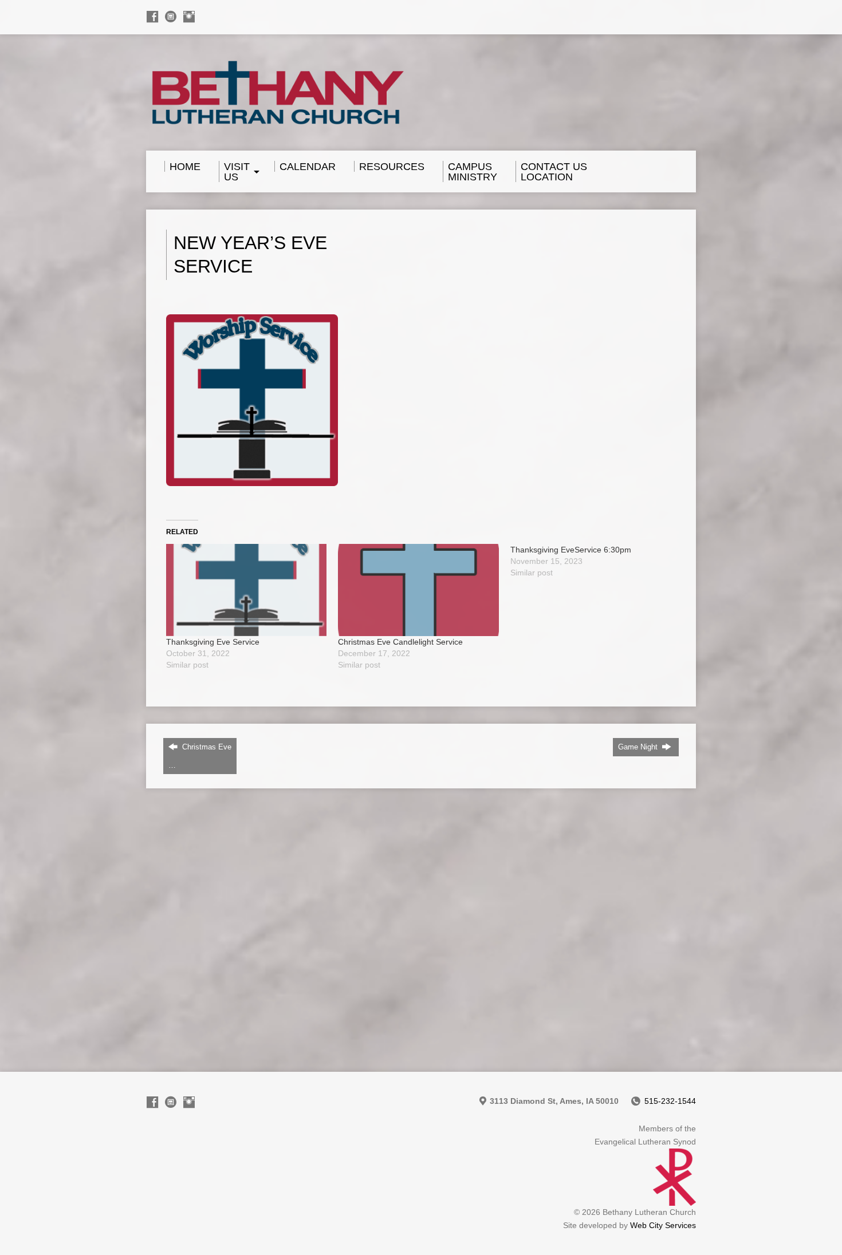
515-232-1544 (670, 1101)
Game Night (639, 747)
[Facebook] (152, 16)
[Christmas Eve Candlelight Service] (418, 590)
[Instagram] (189, 16)
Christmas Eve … (199, 756)
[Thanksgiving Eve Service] (246, 590)
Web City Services (663, 1225)
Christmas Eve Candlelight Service (400, 641)
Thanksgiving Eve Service (212, 641)
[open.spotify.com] (170, 16)
